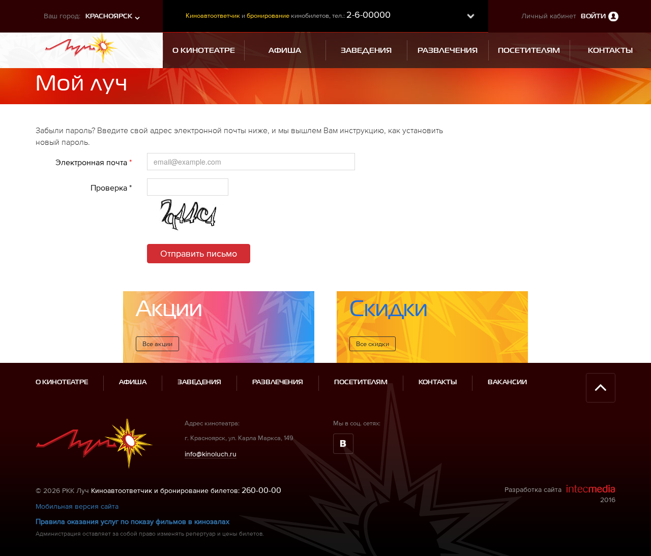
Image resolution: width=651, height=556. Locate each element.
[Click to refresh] (187, 216)
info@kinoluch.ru (210, 454)
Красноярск (108, 16)
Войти (593, 16)
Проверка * (111, 187)
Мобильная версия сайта (77, 506)
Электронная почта (93, 162)
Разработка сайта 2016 (560, 494)
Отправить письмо (198, 253)
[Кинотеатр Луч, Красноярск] (81, 47)
